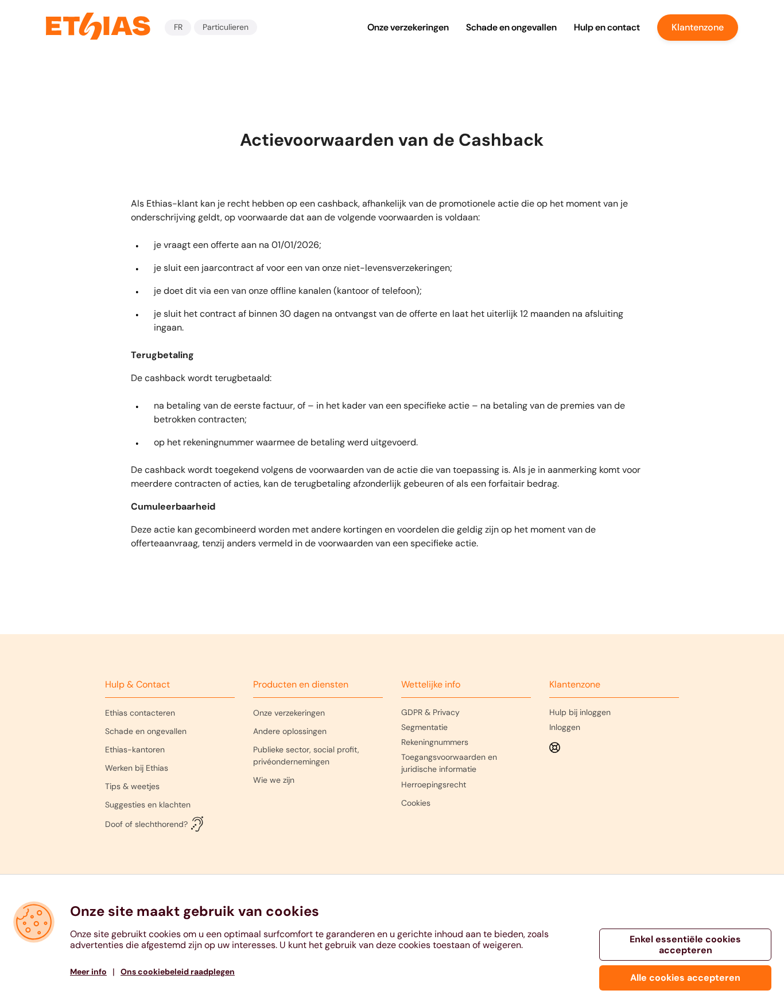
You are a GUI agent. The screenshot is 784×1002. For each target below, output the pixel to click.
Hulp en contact (607, 27)
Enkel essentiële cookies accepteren (685, 944)
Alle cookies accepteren (685, 978)
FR (178, 27)
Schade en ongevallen (511, 27)
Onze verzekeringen (408, 27)
